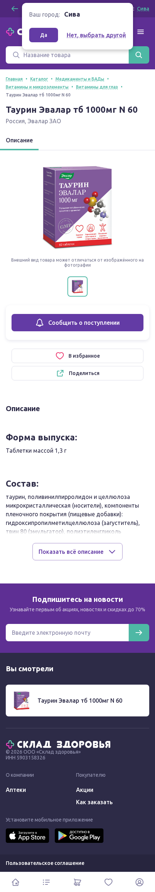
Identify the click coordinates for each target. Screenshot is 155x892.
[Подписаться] (138, 632)
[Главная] (60, 744)
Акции (84, 790)
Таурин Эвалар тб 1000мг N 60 (79, 700)
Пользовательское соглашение (45, 863)
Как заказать (94, 802)
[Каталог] (46, 882)
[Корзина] (77, 882)
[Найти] (138, 55)
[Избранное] (108, 882)
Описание (19, 140)
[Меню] (140, 31)
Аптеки (16, 790)
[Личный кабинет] (139, 882)
